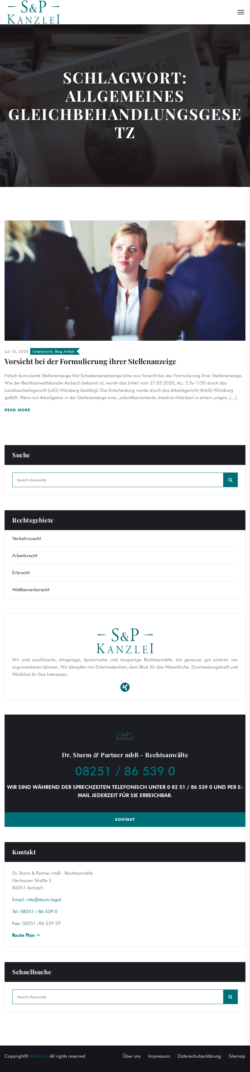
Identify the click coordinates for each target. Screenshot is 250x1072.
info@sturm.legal (44, 899)
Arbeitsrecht (42, 351)
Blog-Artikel (64, 351)
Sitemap (237, 1056)
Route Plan (24, 935)
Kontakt (125, 819)
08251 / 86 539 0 (125, 771)
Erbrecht (21, 572)
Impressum (159, 1056)
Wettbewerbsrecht (30, 589)
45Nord (38, 1056)
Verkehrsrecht (26, 538)
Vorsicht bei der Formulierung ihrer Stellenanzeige (90, 361)
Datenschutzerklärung (199, 1056)
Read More (18, 409)
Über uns (132, 1056)
